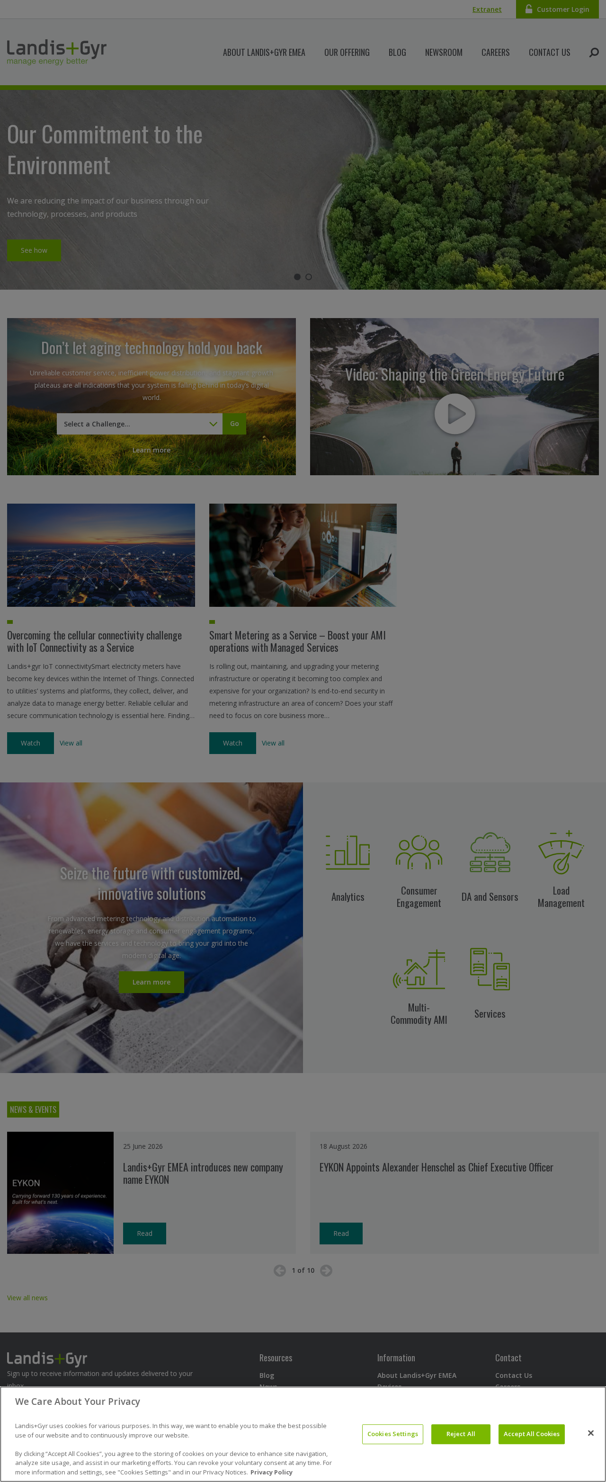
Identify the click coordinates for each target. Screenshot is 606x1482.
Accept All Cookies (532, 1433)
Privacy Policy (271, 1472)
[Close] (590, 1433)
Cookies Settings (392, 1433)
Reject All (460, 1433)
